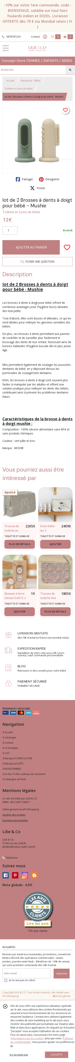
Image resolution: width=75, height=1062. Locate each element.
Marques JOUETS (13, 763)
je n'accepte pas (19, 1054)
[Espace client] (45, 37)
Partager (27, 179)
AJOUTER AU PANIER (31, 247)
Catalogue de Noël (15, 779)
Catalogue (10, 737)
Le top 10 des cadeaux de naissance (25, 774)
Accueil (10, 80)
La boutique (11, 748)
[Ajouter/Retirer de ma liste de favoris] (67, 247)
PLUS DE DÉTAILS (19, 544)
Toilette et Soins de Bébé (21, 212)
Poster (40, 188)
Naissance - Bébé (30, 80)
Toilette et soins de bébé (18, 88)
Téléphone (11, 857)
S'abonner (61, 973)
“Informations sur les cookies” (27, 1038)
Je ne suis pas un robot (22, 980)
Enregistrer (52, 179)
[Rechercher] (70, 69)
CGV (6, 753)
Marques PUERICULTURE (18, 758)
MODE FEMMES (12, 769)
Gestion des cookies (13, 814)
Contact (35, 36)
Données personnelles (15, 820)
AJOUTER (55, 544)
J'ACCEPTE (56, 1054)
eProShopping (10, 996)
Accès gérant (62, 996)
